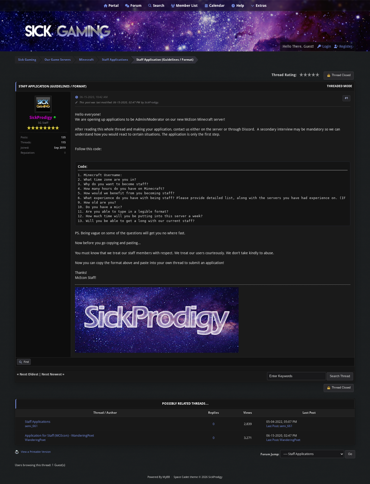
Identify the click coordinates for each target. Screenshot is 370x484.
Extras (261, 6)
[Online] (55, 118)
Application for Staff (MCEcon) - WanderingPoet (59, 435)
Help (239, 6)
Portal (113, 6)
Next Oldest (29, 374)
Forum (135, 6)
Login (326, 46)
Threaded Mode (339, 86)
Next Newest (52, 374)
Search (158, 6)
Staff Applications (115, 59)
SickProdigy (151, 102)
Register (345, 46)
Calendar (216, 6)
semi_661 (31, 426)
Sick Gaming (27, 59)
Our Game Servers (58, 59)
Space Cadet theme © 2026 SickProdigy (198, 477)
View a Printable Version (36, 452)
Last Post (272, 426)
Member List (186, 6)
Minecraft (86, 59)
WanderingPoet (35, 440)
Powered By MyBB (158, 477)
